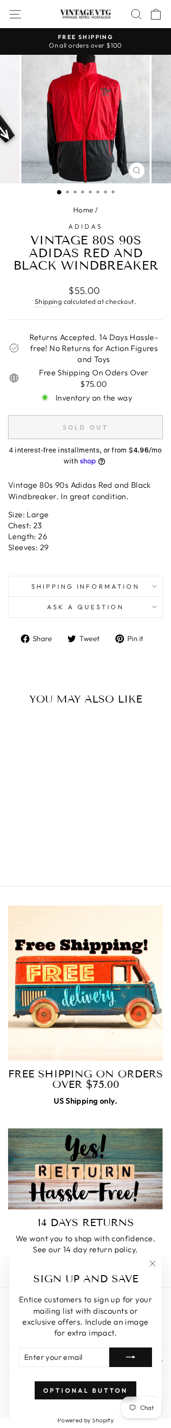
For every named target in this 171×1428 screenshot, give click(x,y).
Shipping (48, 301)
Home (83, 209)
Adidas (85, 226)
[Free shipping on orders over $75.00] (85, 983)
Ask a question (85, 607)
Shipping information (85, 586)
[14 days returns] (85, 1168)
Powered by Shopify (85, 1420)
